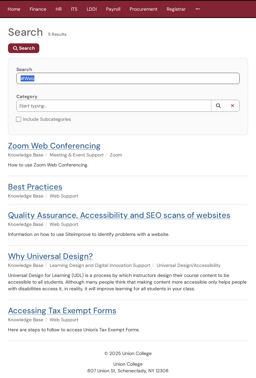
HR (59, 9)
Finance (38, 9)
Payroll (113, 9)
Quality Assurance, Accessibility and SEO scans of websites (119, 215)
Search (24, 69)
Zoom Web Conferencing (54, 145)
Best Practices (35, 186)
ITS (74, 9)
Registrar (176, 9)
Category (26, 96)
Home (14, 9)
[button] (218, 105)
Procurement (143, 9)
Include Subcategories (47, 119)
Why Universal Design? (50, 256)
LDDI (92, 9)
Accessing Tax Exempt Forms (62, 310)
